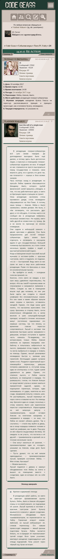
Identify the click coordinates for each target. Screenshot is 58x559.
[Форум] (14, 17)
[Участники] (21, 17)
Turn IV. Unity (40, 45)
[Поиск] (28, 17)
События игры (25, 45)
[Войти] (43, 17)
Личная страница (26, 73)
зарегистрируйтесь (32, 34)
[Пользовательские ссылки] (50, 5)
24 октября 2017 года (21, 92)
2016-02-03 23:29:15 (42, 121)
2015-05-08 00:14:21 (42, 59)
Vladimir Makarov (20, 27)
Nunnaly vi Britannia (16, 59)
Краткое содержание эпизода (25, 492)
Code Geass (11, 45)
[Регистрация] (35, 17)
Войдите (16, 34)
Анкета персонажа (26, 76)
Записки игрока (25, 78)
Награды (22, 70)
